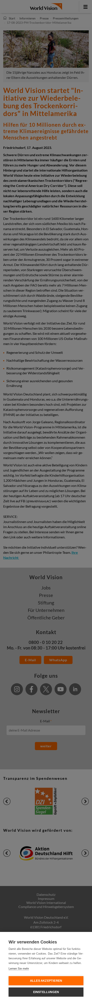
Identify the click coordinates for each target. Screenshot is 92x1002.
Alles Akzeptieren (46, 980)
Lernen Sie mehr (19, 968)
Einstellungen (46, 992)
